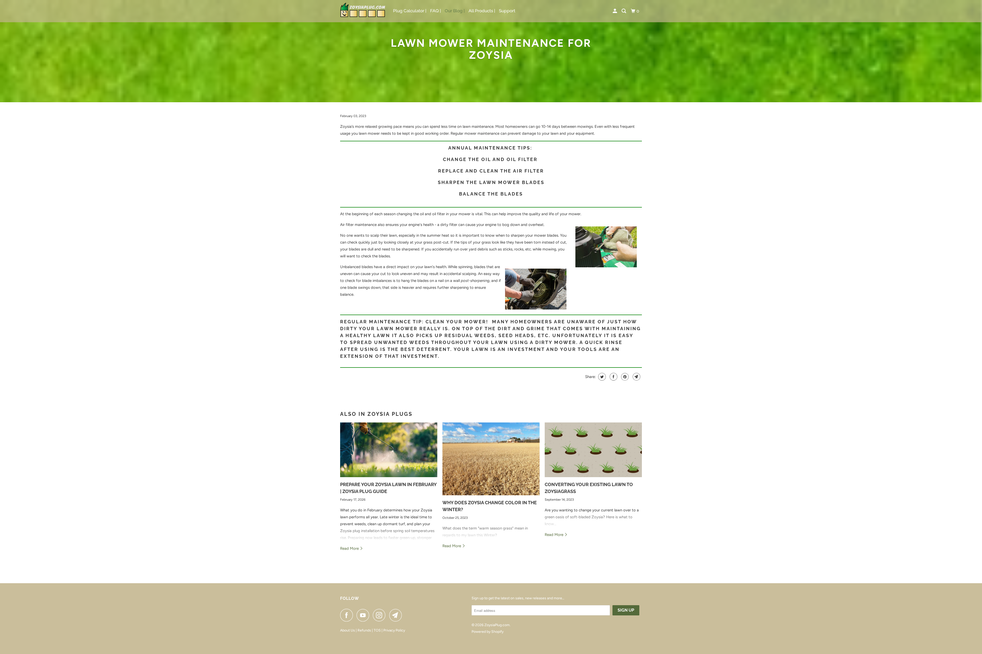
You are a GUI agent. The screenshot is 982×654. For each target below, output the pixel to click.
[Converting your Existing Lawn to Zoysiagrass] (593, 449)
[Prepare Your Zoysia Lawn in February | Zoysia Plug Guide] (388, 449)
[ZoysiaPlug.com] (363, 11)
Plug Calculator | (409, 10)
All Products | (481, 10)
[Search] (624, 11)
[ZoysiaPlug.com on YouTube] (364, 615)
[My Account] (615, 11)
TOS (378, 630)
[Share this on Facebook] (612, 377)
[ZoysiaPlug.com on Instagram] (380, 615)
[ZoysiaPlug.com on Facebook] (347, 615)
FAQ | (435, 10)
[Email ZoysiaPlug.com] (397, 615)
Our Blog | (455, 10)
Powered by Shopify (488, 631)
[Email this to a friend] (635, 377)
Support (507, 10)
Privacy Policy (394, 630)
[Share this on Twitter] (601, 377)
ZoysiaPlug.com (497, 625)
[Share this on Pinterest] (624, 377)
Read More (350, 548)
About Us (347, 630)
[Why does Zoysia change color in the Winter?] (491, 458)
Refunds (364, 630)
